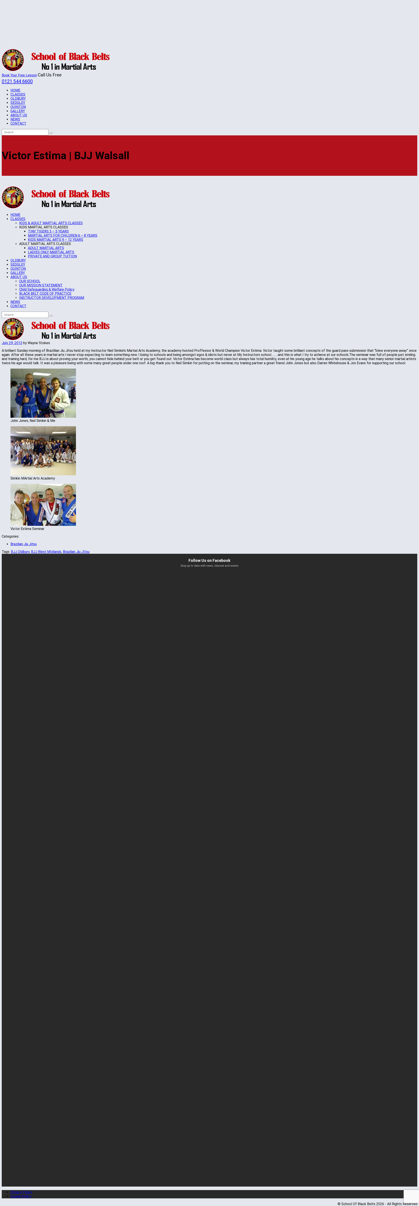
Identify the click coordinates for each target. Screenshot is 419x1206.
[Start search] (51, 315)
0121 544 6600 (17, 81)
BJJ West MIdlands (46, 552)
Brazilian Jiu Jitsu (23, 544)
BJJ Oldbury (20, 552)
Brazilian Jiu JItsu (76, 552)
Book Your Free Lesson (19, 75)
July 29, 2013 (12, 343)
